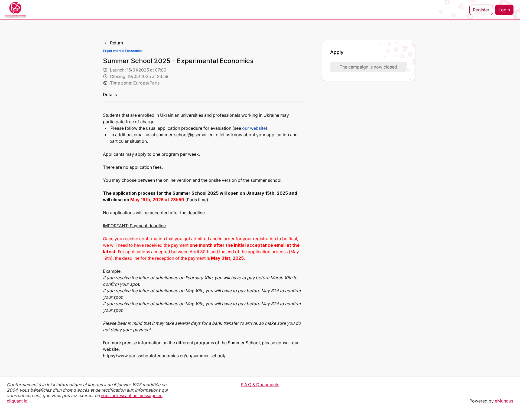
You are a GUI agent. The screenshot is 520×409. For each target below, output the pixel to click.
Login (504, 9)
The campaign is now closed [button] (368, 67)
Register (481, 9)
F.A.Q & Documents (260, 384)
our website (254, 128)
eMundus (504, 401)
